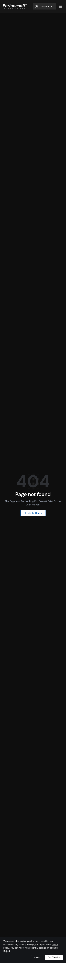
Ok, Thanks (54, 957)
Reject (37, 957)
